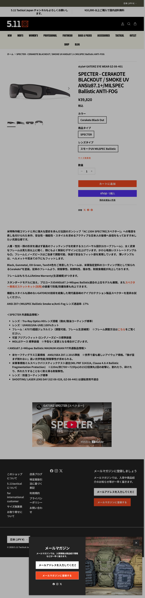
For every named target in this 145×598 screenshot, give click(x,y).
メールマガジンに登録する (57, 575)
